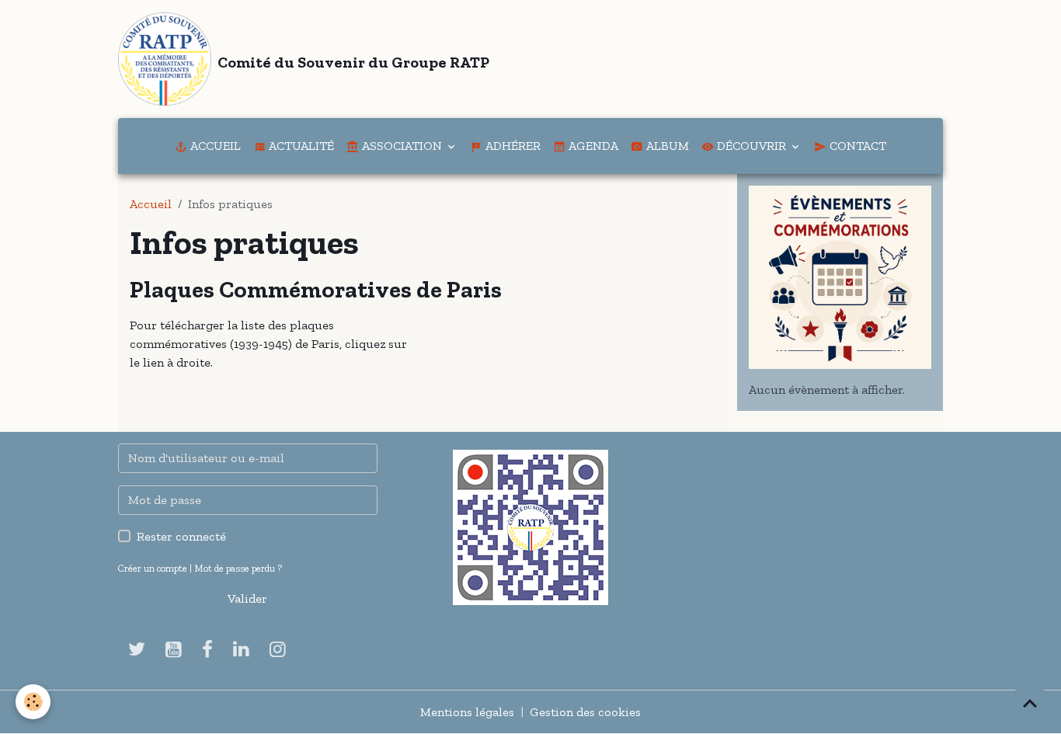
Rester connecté (181, 536)
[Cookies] (33, 701)
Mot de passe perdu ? (238, 568)
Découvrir (751, 145)
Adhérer (511, 145)
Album (666, 145)
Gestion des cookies (585, 711)
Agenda (591, 145)
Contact (856, 145)
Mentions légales (467, 711)
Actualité (300, 145)
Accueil (214, 145)
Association (402, 145)
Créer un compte (152, 568)
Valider (247, 598)
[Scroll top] (1030, 703)
